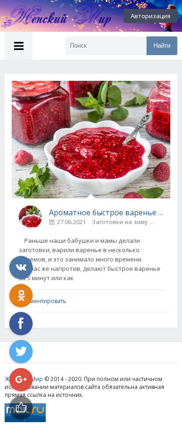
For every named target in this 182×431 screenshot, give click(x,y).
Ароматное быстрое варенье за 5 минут (106, 212)
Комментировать (42, 301)
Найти (162, 45)
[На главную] (51, 16)
